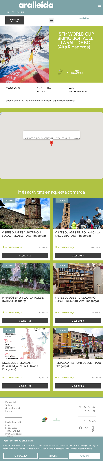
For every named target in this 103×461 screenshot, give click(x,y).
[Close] (76, 134)
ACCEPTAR (84, 456)
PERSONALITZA (20, 456)
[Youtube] (94, 407)
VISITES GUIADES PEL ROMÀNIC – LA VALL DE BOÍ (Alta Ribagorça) (77, 234)
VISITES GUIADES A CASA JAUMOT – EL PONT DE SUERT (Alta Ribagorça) (77, 299)
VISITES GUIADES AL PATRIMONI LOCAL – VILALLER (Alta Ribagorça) (24, 234)
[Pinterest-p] (89, 411)
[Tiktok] (85, 411)
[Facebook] (85, 407)
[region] (51, 449)
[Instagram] (80, 407)
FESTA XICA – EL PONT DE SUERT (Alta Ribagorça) (78, 364)
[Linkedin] (94, 411)
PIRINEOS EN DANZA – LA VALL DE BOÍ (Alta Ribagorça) (23, 299)
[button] (99, 5)
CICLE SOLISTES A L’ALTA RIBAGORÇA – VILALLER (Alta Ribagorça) (20, 366)
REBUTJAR (53, 456)
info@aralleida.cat (13, 434)
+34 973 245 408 (12, 431)
